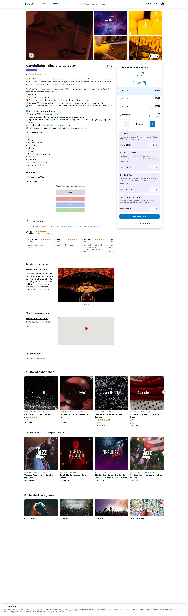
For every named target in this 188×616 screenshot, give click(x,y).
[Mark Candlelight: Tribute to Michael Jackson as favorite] (125, 378)
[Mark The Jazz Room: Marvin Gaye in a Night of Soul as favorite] (55, 439)
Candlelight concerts (53, 125)
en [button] (149, 4)
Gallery (155, 56)
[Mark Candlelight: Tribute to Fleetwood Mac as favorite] (90, 378)
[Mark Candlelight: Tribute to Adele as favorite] (55, 378)
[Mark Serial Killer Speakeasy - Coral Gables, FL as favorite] (90, 439)
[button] (139, 91)
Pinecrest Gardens (37, 318)
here (56, 114)
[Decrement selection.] (126, 124)
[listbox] (139, 74)
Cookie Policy (58, 612)
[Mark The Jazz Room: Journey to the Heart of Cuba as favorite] (160, 439)
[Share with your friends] (107, 66)
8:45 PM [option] (139, 83)
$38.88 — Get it (139, 216)
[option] (139, 91)
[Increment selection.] (152, 124)
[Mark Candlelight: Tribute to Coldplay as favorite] (112, 66)
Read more (44, 289)
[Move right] (164, 392)
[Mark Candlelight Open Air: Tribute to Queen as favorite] (160, 378)
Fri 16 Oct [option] (139, 75)
